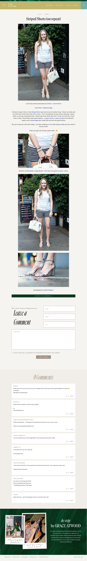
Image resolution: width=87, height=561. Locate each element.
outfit (47, 14)
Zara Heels (38, 108)
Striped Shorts (36, 112)
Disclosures (25, 557)
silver (66, 171)
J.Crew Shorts (57, 103)
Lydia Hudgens (48, 290)
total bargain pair (36, 120)
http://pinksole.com (18, 410)
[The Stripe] (12, 5)
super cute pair (60, 118)
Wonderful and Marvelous (20, 392)
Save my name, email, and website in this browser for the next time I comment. (37, 352)
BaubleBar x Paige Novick (35, 171)
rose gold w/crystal (57, 171)
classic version (49, 118)
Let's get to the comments (42, 296)
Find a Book (59, 5)
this (49, 103)
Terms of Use (7, 557)
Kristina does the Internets (20, 469)
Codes (68, 5)
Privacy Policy (16, 557)
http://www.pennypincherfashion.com (23, 426)
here (48, 112)
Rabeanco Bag (47, 108)
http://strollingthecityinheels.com (22, 483)
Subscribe (49, 5)
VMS (79, 557)
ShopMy (75, 5)
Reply (72, 396)
